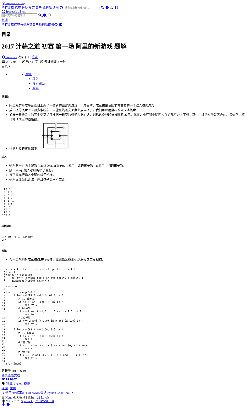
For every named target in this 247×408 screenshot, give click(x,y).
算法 (35, 57)
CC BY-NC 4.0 (44, 401)
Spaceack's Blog (15, 3)
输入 (35, 78)
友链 (32, 7)
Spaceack (11, 57)
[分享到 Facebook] (7, 379)
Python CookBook (58, 392)
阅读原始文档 (11, 375)
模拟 (27, 383)
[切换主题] (116, 7)
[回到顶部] (4, 404)
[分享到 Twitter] (3, 379)
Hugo (8, 397)
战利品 (47, 7)
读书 (55, 7)
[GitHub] (61, 7)
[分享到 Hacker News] (11, 379)
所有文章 (8, 7)
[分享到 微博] (15, 379)
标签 (18, 7)
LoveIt (44, 397)
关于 (39, 7)
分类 (25, 7)
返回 (5, 388)
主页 (13, 388)
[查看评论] (8, 404)
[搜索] (103, 7)
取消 (5, 20)
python (18, 383)
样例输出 (38, 83)
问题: (28, 74)
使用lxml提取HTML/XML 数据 (26, 392)
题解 (35, 88)
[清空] (107, 7)
